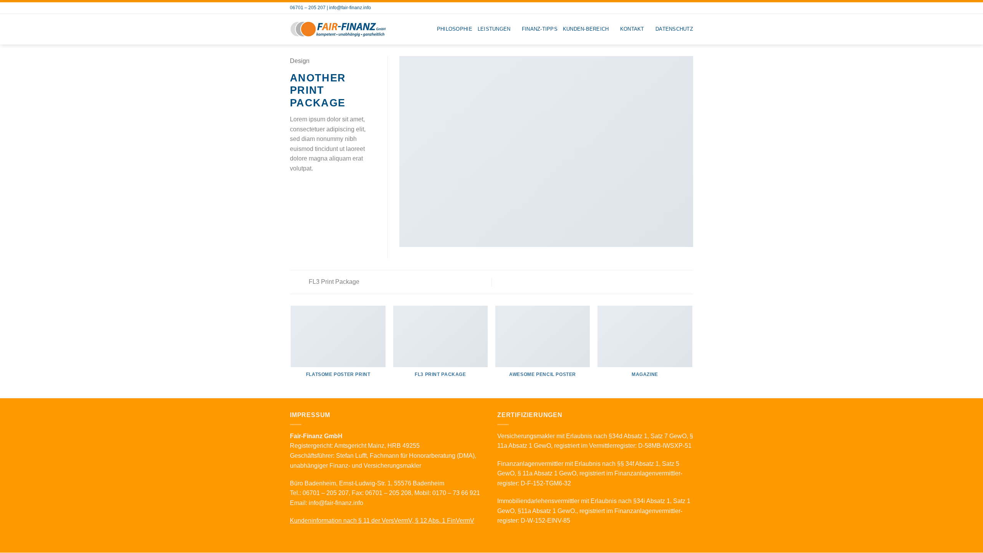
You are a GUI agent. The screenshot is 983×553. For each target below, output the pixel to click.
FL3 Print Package (333, 281)
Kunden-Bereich (586, 29)
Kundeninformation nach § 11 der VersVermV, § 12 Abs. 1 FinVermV (382, 520)
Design (299, 61)
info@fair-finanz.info (350, 7)
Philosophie (454, 29)
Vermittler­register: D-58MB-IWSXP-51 (640, 445)
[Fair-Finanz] (338, 29)
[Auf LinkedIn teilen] (332, 186)
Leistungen (494, 29)
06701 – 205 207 (308, 7)
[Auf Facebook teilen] (294, 186)
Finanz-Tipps (540, 29)
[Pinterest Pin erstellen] (322, 186)
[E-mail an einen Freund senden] (313, 186)
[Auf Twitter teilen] (304, 186)
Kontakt (632, 29)
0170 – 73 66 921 (456, 493)
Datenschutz (674, 29)
